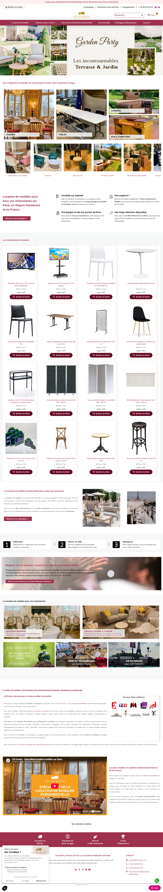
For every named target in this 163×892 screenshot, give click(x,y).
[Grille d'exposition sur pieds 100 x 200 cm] (101, 321)
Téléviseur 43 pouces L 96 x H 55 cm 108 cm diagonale (21, 284)
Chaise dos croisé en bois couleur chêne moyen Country (61, 459)
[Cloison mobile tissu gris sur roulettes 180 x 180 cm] (101, 380)
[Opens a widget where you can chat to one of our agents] (155, 888)
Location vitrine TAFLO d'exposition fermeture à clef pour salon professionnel (21, 402)
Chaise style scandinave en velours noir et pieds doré (141, 343)
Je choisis (25, 881)
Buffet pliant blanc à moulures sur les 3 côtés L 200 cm (141, 401)
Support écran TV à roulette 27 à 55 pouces (61, 284)
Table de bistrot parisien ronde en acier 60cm (101, 459)
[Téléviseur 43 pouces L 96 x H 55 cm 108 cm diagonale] (21, 263)
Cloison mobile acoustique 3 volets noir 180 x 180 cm (61, 401)
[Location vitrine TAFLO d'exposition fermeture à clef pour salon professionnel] (21, 380)
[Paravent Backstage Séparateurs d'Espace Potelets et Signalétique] (112, 157)
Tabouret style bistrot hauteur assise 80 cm (141, 459)
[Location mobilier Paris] (81, 15)
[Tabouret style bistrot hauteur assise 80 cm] (141, 438)
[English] (156, 7)
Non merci (10, 881)
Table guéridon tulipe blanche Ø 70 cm (141, 283)
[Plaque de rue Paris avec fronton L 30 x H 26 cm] (21, 438)
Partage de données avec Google (17, 870)
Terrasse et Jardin (52, 175)
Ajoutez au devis (23, 297)
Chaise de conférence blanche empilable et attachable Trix (101, 284)
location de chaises (42, 711)
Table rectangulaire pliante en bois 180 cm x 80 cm (61, 343)
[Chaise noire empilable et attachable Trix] (21, 321)
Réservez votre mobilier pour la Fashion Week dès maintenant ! (29, 581)
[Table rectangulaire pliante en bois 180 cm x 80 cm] (61, 321)
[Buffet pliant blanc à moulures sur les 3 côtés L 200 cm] (141, 380)
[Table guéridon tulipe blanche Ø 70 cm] (141, 263)
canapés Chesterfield (78, 703)
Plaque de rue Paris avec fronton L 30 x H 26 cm (21, 459)
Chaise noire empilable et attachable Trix (21, 343)
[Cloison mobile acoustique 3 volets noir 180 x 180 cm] (61, 380)
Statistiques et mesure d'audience (17, 872)
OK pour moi (41, 881)
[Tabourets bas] (23, 157)
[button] (14, 7)
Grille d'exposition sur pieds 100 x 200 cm (101, 343)
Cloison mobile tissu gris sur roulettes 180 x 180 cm (101, 401)
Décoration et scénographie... (82, 175)
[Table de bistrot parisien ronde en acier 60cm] (101, 438)
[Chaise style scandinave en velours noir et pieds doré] (141, 321)
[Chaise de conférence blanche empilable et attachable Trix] (101, 263)
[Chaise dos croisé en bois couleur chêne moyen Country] (61, 438)
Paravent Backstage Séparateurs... (112, 175)
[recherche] (142, 15)
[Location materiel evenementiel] (142, 157)
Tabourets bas (23, 175)
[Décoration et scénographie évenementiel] (82, 157)
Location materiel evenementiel (142, 175)
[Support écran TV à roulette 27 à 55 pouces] (61, 263)
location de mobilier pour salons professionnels (35, 744)
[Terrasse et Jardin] (53, 157)
